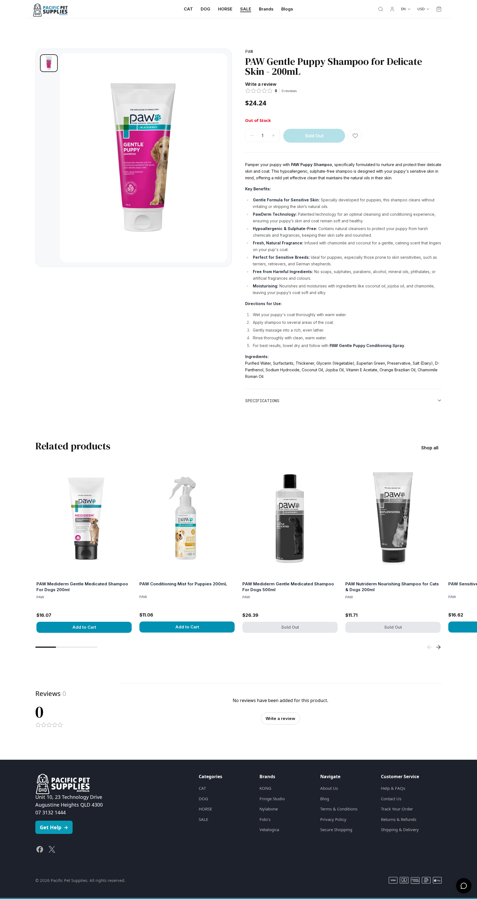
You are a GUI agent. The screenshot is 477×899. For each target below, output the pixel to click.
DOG (205, 9)
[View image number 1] (49, 63)
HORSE (225, 9)
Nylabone (268, 809)
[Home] (50, 9)
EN (403, 8)
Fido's (265, 819)
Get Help (54, 827)
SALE (245, 9)
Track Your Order (397, 809)
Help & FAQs (393, 788)
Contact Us (391, 798)
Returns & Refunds (398, 819)
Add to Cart (84, 627)
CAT (188, 9)
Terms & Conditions (338, 809)
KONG (265, 788)
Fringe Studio (272, 798)
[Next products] (438, 647)
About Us (329, 788)
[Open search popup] (381, 9)
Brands (266, 9)
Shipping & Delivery (400, 829)
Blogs (287, 9)
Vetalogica (269, 829)
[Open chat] (463, 885)
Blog (324, 798)
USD (421, 8)
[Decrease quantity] (251, 135)
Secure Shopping (336, 829)
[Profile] (392, 9)
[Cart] (439, 9)
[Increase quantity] (273, 135)
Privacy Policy (333, 819)
